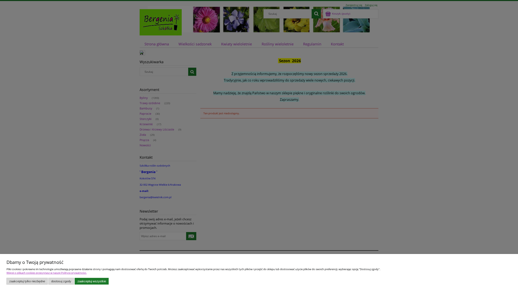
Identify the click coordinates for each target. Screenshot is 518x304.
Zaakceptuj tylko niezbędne (27, 281)
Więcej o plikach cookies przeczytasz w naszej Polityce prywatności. (46, 273)
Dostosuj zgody (61, 281)
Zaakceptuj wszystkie (91, 281)
